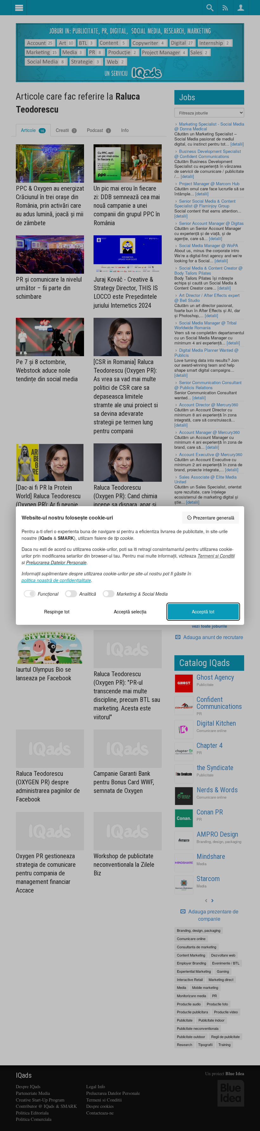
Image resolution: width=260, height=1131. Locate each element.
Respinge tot (56, 611)
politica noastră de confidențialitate (56, 580)
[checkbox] (40, 593)
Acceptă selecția (130, 611)
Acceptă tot (203, 611)
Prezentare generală (213, 517)
